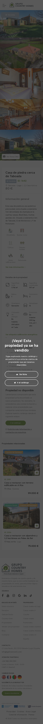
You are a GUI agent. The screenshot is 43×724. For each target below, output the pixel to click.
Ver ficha (23, 374)
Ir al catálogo (23, 382)
